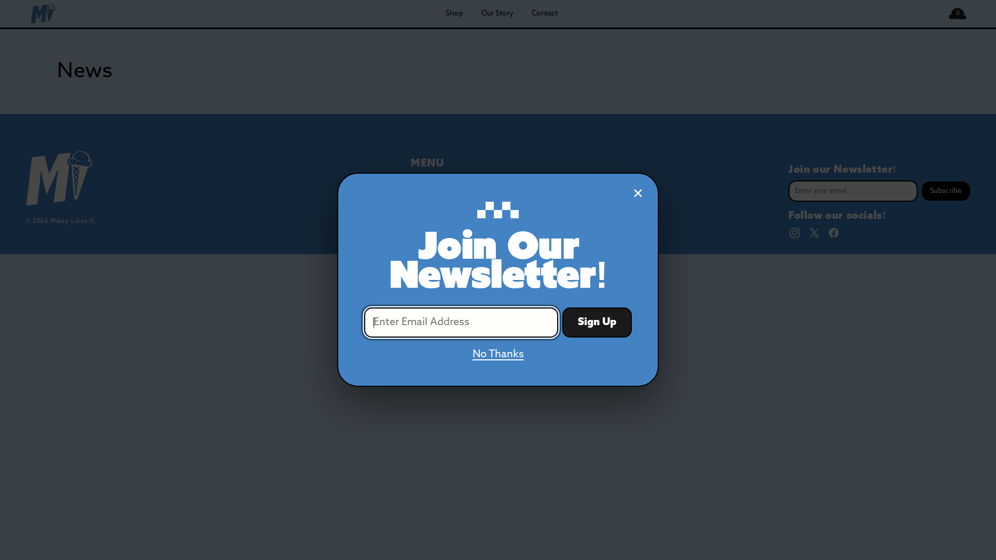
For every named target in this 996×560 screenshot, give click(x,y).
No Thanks (498, 355)
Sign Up (597, 323)
